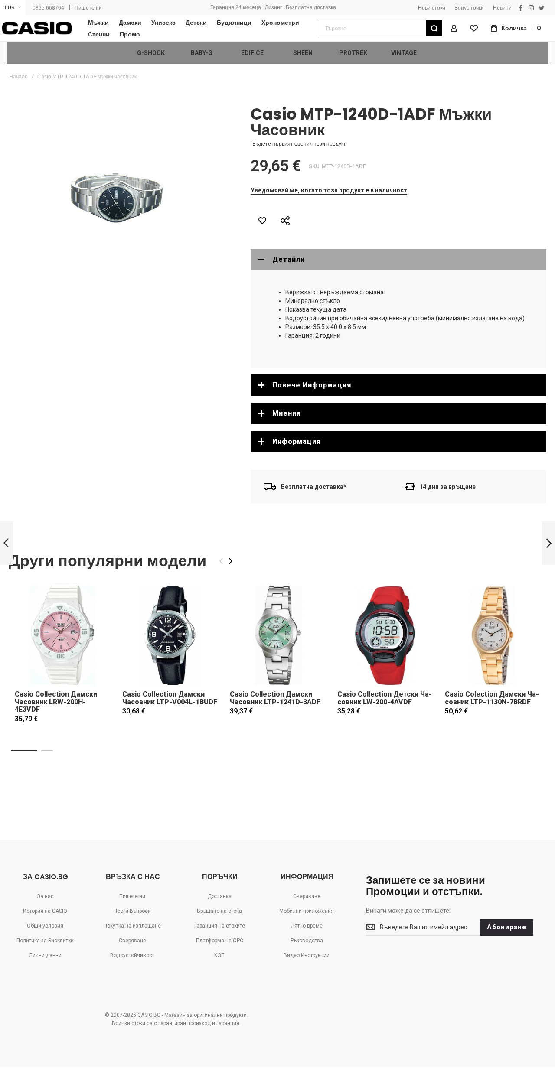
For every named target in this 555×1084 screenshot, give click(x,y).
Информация (296, 441)
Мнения (286, 413)
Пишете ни (88, 8)
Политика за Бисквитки (45, 941)
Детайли (288, 259)
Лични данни (45, 955)
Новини (502, 8)
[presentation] (230, 561)
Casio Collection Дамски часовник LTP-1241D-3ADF (275, 698)
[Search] (434, 28)
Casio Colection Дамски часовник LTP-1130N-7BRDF (492, 698)
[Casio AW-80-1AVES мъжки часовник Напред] (548, 543)
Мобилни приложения (306, 911)
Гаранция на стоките (219, 926)
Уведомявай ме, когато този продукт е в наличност (329, 190)
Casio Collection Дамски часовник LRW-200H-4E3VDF (56, 701)
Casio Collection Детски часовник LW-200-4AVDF (384, 698)
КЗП (219, 955)
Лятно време (307, 926)
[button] (12, 7)
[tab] (398, 259)
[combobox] (380, 28)
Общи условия (45, 926)
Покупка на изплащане (132, 926)
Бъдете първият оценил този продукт (299, 144)
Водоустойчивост (132, 955)
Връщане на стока (219, 911)
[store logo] (37, 28)
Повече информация (311, 385)
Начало (18, 77)
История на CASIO (45, 911)
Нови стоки (431, 8)
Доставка (220, 896)
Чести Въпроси (132, 911)
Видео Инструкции (307, 955)
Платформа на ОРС (219, 941)
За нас (45, 896)
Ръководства (307, 941)
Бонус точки (469, 8)
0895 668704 (48, 8)
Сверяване (132, 941)
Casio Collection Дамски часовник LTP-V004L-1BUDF (169, 698)
